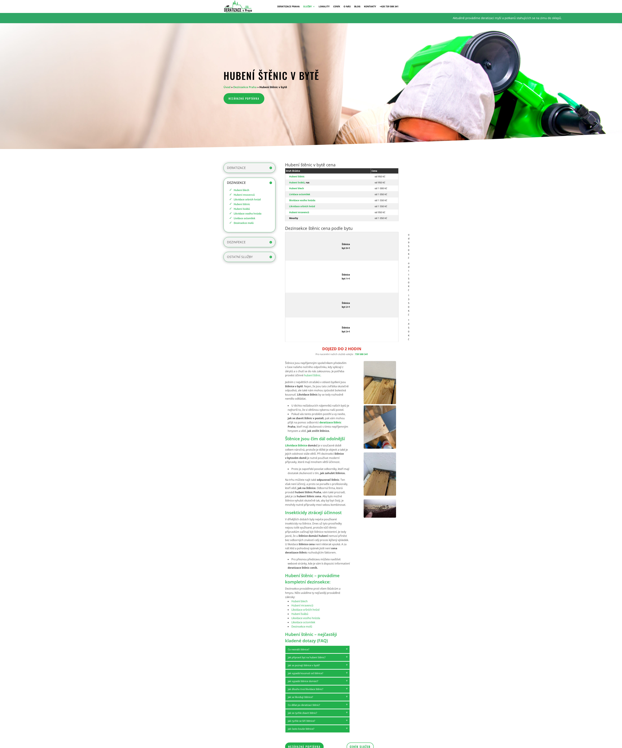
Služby (307, 6)
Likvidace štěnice (296, 445)
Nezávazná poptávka (244, 98)
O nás (347, 6)
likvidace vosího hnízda (302, 200)
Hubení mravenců (244, 194)
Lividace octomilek (244, 218)
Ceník (336, 6)
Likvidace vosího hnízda (247, 213)
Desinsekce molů (244, 222)
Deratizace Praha (288, 6)
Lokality (324, 6)
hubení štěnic (312, 375)
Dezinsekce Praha (245, 87)
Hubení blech (241, 190)
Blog (357, 6)
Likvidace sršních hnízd (247, 199)
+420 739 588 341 (389, 6)
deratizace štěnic (330, 422)
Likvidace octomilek (303, 622)
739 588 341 (361, 354)
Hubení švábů (242, 208)
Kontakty (370, 6)
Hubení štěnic (242, 204)
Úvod (227, 87)
